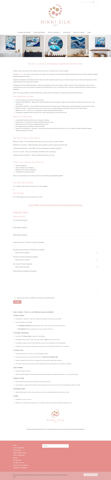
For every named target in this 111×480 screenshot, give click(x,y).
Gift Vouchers (17, 460)
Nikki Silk (21, 74)
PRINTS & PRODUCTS (54, 32)
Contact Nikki (17, 450)
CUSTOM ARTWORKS (39, 32)
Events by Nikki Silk (18, 448)
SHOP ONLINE (67, 32)
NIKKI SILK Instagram (93, 2)
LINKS (89, 32)
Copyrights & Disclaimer (20, 467)
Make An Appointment (19, 453)
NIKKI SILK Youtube (90, 2)
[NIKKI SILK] (55, 16)
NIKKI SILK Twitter (85, 2)
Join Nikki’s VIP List (18, 462)
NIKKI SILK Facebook (82, 2)
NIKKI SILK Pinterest (87, 2)
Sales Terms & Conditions (20, 465)
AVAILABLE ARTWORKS (24, 32)
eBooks (15, 458)
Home (15, 445)
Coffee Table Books (19, 455)
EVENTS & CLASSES (79, 32)
